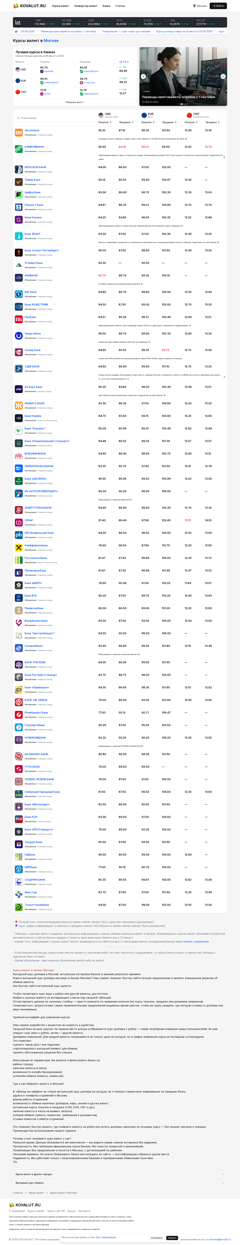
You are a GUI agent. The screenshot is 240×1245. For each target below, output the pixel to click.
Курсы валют (60, 6)
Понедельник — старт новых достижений (93, 31)
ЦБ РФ (122, 61)
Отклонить (156, 1238)
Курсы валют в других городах (34, 1174)
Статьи (120, 6)
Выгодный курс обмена (30, 1182)
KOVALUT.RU (33, 5)
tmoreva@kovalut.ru (220, 1239)
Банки (106, 6)
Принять (172, 1238)
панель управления (196, 941)
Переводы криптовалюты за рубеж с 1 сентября (35, 31)
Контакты (84, 1211)
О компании (17, 1211)
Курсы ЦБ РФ (56, 1211)
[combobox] (205, 115)
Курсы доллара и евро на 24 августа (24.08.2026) (151, 31)
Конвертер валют (85, 6)
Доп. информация (106, 1237)
